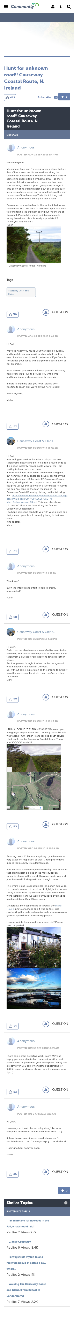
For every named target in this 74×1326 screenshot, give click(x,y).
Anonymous (26, 147)
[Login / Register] (54, 7)
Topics (26, 1211)
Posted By (13, 1211)
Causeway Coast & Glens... (36, 441)
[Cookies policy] (62, 7)
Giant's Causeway (20, 1241)
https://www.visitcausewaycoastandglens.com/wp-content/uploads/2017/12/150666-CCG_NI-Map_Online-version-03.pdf (37, 499)
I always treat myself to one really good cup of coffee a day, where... (26, 1262)
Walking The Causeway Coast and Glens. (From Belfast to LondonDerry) (26, 1289)
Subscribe (45, 97)
